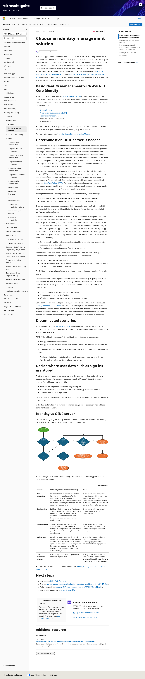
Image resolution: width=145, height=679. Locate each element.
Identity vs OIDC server (127, 52)
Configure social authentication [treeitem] (13, 182)
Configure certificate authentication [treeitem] (15, 163)
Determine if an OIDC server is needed (130, 41)
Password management (49, 116)
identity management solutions (48, 306)
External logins (46, 110)
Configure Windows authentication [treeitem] (15, 169)
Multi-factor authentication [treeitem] (13, 218)
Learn (38, 31)
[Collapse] (26, 29)
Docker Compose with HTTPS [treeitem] (16, 243)
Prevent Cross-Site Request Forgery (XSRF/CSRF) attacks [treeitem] (15, 254)
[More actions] (107, 31)
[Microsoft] (4, 18)
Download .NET (135, 24)
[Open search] (134, 18)
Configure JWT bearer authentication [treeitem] (15, 156)
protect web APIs (68, 590)
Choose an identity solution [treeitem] (14, 129)
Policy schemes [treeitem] (13, 188)
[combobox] (15, 34)
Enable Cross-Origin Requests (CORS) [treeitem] (13, 274)
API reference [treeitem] (9, 310)
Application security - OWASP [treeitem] (16, 291)
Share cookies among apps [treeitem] (15, 279)
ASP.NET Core (53, 31)
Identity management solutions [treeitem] (15, 212)
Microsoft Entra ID (63, 326)
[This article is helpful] (137, 62)
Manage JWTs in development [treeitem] (13, 192)
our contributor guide (49, 617)
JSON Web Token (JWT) (53, 183)
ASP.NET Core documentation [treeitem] (14, 43)
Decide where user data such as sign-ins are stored (129, 49)
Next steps (123, 55)
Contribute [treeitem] (8, 314)
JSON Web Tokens (57, 581)
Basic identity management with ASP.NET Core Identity (129, 36)
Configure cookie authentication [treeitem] (14, 143)
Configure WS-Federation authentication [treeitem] (16, 176)
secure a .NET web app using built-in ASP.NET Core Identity (79, 587)
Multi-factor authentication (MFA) (53, 113)
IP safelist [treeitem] (9, 287)
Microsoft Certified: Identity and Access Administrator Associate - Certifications (65, 641)
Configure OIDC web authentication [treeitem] (15, 150)
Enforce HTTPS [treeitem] (11, 235)
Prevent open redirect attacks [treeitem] (13, 261)
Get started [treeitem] (8, 50)
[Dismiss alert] (140, 4)
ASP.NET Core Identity (72, 96)
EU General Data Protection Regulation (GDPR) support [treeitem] (15, 248)
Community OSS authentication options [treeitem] (16, 205)
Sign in (139, 18)
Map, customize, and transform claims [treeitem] (15, 199)
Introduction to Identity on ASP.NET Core (74, 134)
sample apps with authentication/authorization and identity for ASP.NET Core (77, 584)
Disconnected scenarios (127, 45)
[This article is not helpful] (139, 62)
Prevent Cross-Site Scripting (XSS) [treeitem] (16, 267)
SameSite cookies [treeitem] (12, 283)
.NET (44, 31)
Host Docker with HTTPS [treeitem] (14, 239)
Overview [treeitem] (7, 47)
